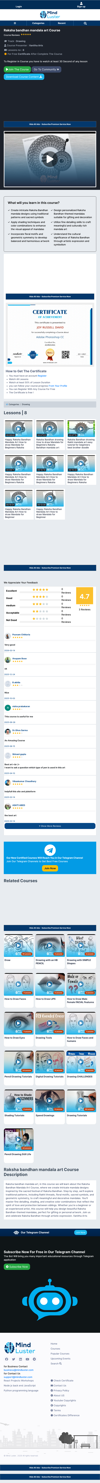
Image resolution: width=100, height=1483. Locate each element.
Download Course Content (22, 76)
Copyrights (59, 1405)
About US (58, 1395)
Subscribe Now (18, 1266)
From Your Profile (58, 386)
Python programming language (21, 1390)
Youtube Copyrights (64, 1400)
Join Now (80, 1232)
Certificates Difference (66, 1415)
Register (42, 375)
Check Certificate (63, 1380)
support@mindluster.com (18, 1377)
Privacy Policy (61, 1390)
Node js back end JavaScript (20, 1385)
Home (54, 1343)
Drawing (26, 404)
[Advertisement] (50, 101)
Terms (57, 1410)
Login (19, 6)
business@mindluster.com (18, 1370)
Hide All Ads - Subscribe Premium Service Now (50, 124)
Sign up (81, 6)
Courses (55, 1348)
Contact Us (59, 1385)
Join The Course (18, 69)
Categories (38, 23)
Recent (62, 23)
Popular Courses (60, 1353)
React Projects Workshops (19, 1380)
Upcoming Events (60, 1358)
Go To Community (45, 69)
